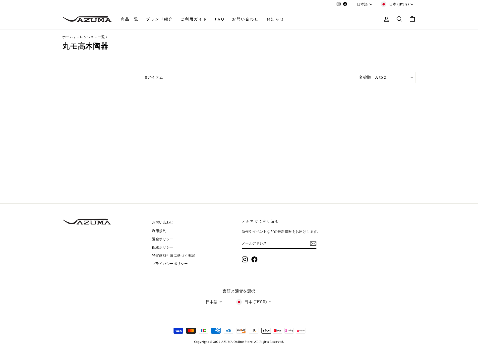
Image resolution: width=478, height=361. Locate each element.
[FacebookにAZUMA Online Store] (254, 259)
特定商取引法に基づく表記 (173, 255)
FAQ (220, 18)
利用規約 (159, 230)
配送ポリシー (163, 247)
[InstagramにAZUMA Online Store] (245, 259)
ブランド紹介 (159, 18)
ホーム (67, 36)
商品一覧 (130, 18)
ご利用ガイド (193, 18)
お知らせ (275, 18)
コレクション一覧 (90, 36)
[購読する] (313, 243)
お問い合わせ (245, 18)
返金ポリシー (163, 239)
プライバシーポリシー (170, 263)
